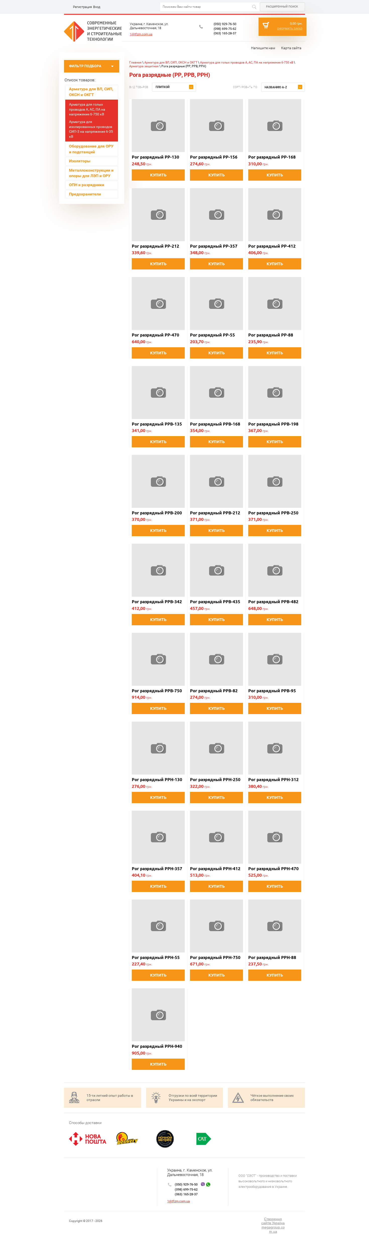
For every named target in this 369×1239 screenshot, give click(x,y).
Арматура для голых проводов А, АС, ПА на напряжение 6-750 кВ (87, 109)
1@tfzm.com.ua (141, 34)
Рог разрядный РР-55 (212, 334)
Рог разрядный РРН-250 (215, 779)
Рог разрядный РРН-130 (157, 779)
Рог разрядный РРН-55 (156, 957)
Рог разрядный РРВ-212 (215, 512)
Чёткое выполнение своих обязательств (272, 1097)
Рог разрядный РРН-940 (157, 1046)
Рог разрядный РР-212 (155, 246)
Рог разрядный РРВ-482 (273, 601)
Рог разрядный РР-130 (155, 157)
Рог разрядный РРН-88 (272, 957)
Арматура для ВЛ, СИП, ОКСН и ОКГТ (170, 62)
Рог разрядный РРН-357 (157, 868)
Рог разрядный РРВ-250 (273, 512)
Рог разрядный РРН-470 (273, 868)
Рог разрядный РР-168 (272, 157)
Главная (135, 62)
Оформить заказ (289, 28)
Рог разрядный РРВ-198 (273, 424)
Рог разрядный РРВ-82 (214, 690)
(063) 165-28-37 (225, 33)
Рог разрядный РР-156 (213, 157)
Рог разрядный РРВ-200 (157, 512)
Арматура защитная (144, 66)
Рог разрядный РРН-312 (273, 779)
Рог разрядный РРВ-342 (157, 601)
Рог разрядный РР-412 (272, 246)
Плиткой (162, 87)
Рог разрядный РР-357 (213, 246)
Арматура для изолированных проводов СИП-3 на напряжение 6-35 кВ (91, 129)
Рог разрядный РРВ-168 (215, 424)
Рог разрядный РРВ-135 (157, 424)
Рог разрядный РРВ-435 (215, 601)
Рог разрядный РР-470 (155, 334)
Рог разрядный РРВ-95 (272, 690)
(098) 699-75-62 (225, 29)
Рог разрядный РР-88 (270, 334)
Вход (96, 7)
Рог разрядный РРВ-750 (157, 690)
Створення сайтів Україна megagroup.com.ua (273, 1225)
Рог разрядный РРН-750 (215, 957)
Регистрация (82, 7)
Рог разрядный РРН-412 (215, 868)
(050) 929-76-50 (225, 24)
